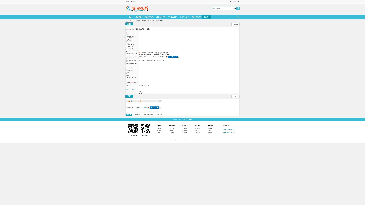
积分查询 (172, 133)
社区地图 (172, 130)
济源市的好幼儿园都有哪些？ (155, 21)
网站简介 (159, 128)
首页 (130, 17)
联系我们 (159, 133)
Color (129, 101)
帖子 (235, 8)
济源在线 (126, 21)
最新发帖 (197, 130)
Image (131, 101)
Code (138, 101)
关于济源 (137, 21)
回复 (140, 91)
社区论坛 (207, 17)
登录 (231, 1)
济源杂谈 (144, 21)
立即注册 (236, 1)
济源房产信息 (149, 17)
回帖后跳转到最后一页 (150, 114)
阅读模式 (165, 53)
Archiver (175, 119)
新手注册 (172, 128)
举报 (146, 93)
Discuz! (178, 140)
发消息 (134, 89)
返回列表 (236, 24)
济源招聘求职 (160, 17)
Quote (136, 101)
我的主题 (184, 133)
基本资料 (210, 128)
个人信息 (210, 133)
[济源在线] (137, 12)
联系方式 (210, 130)
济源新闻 (139, 17)
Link (134, 101)
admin (127, 33)
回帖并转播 (137, 114)
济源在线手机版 (145, 135)
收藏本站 (133, 1)
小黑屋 (184, 119)
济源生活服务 (172, 17)
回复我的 (197, 133)
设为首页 (128, 1)
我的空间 (184, 130)
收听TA (127, 89)
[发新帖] (129, 23)
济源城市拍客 (196, 17)
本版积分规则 (159, 114)
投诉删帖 (159, 130)
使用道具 (141, 93)
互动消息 (184, 128)
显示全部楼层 (158, 53)
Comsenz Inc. (192, 140)
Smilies (141, 101)
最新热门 (197, 128)
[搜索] (237, 8)
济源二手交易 (184, 17)
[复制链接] (138, 30)
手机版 (180, 119)
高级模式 (158, 101)
